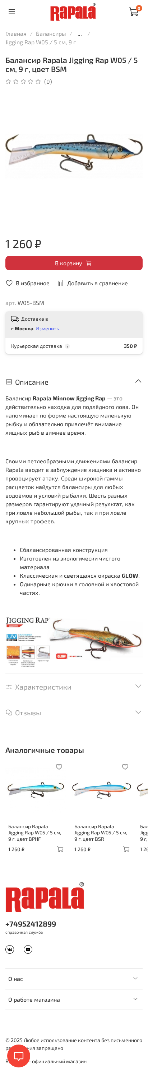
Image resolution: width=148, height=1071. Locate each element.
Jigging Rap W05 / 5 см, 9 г (40, 42)
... (80, 33)
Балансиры (51, 33)
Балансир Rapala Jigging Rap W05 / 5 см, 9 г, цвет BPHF (34, 832)
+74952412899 (30, 923)
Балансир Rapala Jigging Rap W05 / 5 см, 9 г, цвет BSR (100, 832)
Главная (16, 33)
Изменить (47, 328)
